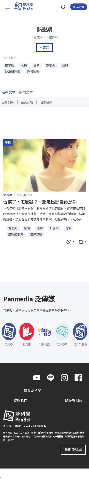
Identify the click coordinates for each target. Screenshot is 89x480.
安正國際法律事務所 (74, 436)
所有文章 (9, 92)
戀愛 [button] (36, 65)
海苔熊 (7, 195)
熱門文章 (26, 92)
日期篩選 (46, 102)
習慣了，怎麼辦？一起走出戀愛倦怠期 (40, 202)
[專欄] (44, 165)
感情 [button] (24, 65)
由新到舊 (8, 102)
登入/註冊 (78, 7)
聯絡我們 (20, 400)
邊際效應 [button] (33, 71)
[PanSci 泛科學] (25, 6)
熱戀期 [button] (51, 65)
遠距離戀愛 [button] (13, 71)
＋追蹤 (44, 47)
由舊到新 (27, 102)
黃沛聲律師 (57, 436)
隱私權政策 (74, 400)
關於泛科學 (32, 390)
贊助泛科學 (73, 449)
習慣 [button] (65, 65)
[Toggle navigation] (7, 7)
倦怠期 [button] (10, 65)
